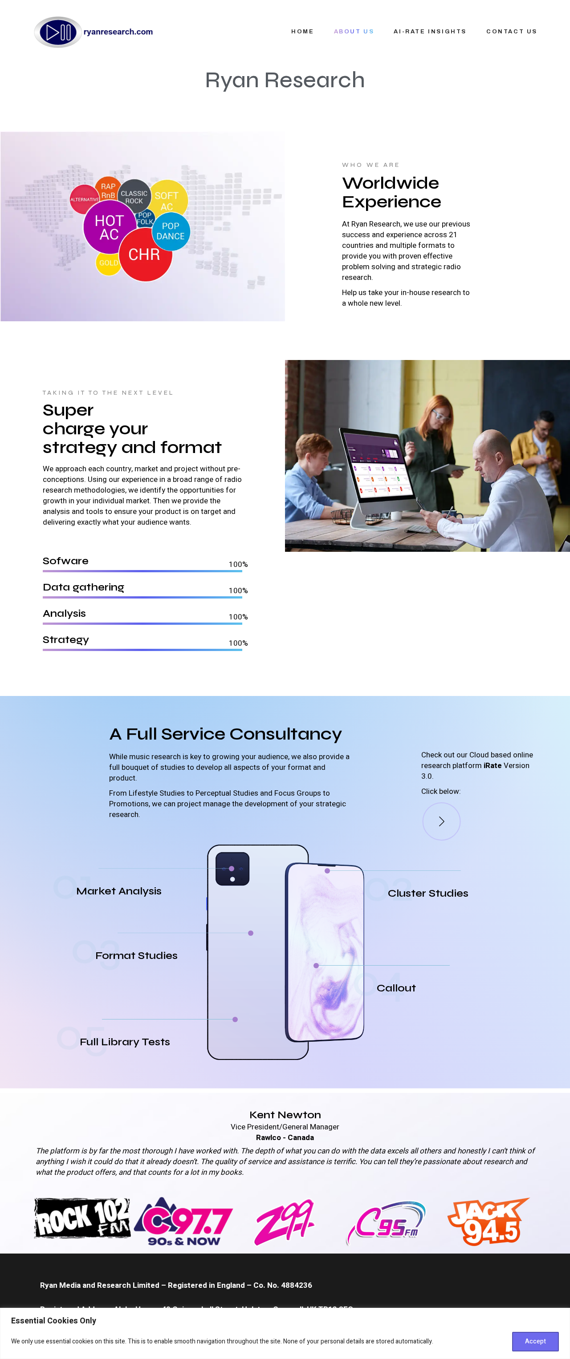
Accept (535, 1341)
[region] (285, 1333)
